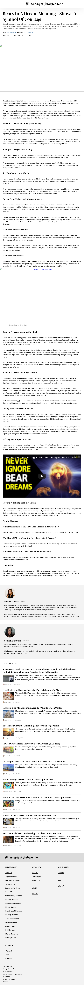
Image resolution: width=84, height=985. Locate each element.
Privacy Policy (6, 976)
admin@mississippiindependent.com (13, 974)
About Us (5, 981)
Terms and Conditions (9, 979)
